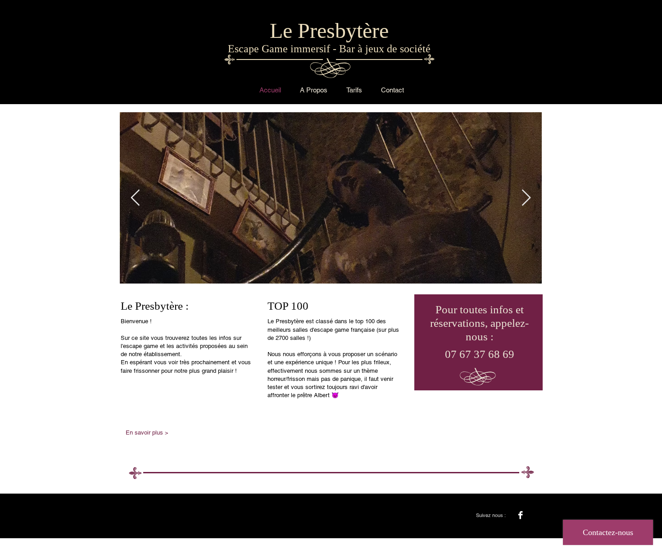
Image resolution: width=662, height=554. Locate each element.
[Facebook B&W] (520, 515)
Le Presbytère (329, 30)
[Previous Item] (135, 198)
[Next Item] (526, 198)
